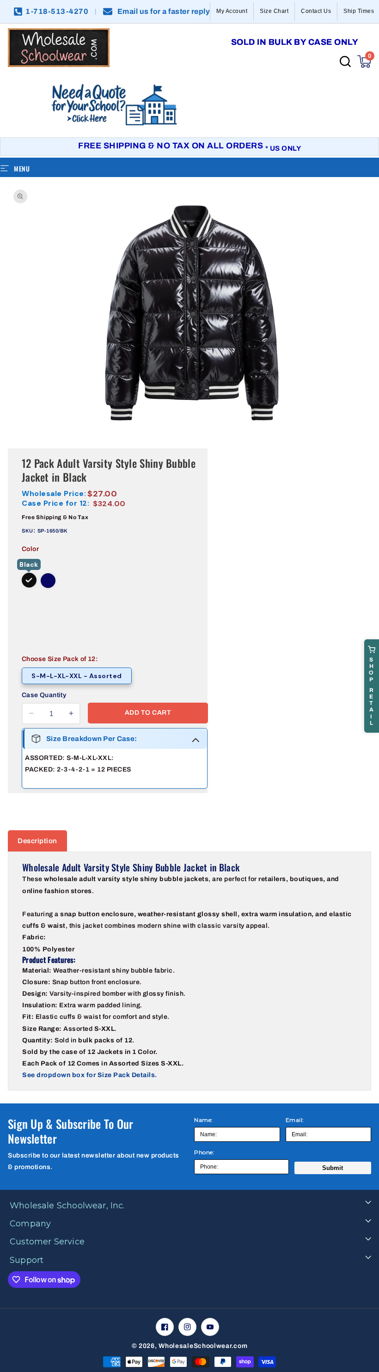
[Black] (29, 580)
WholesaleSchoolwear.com (203, 1345)
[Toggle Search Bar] (345, 61)
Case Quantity (44, 695)
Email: (295, 1119)
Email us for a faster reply (163, 11)
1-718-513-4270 (56, 11)
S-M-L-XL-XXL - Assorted (76, 676)
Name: (203, 1119)
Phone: (204, 1152)
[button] (364, 61)
